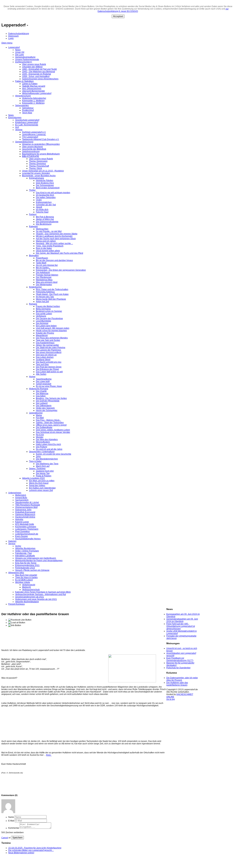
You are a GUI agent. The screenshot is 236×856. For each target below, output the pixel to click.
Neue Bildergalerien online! (21, 853)
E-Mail (11, 821)
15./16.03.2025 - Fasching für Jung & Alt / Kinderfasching (34, 848)
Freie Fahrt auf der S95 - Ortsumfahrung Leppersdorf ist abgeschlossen (180, 626)
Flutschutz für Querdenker (178, 668)
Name (11, 817)
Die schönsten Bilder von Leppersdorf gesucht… (31, 850)
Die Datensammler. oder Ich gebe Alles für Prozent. (182, 679)
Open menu (6, 43)
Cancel (4, 837)
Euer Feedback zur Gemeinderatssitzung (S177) (179, 659)
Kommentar (13, 828)
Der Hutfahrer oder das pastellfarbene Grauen (177, 683)
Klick (49, 755)
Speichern (17, 837)
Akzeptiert (118, 16)
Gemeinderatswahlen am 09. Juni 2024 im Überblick (182, 620)
